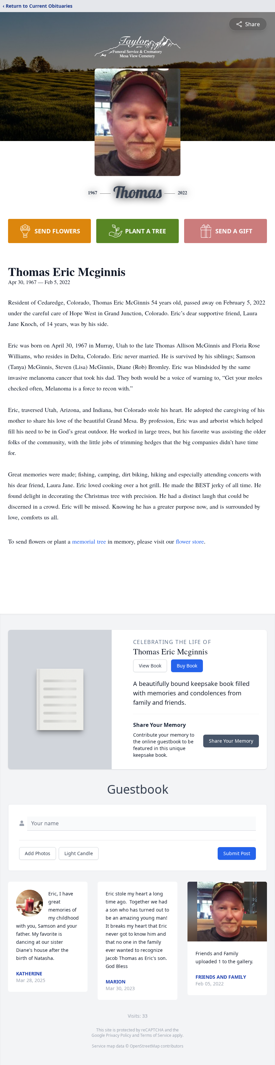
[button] (227, 911)
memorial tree (89, 541)
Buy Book (187, 665)
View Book (150, 665)
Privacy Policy (118, 1035)
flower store (190, 541)
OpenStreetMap (145, 1046)
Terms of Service (155, 1035)
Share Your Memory (231, 741)
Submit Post (236, 853)
